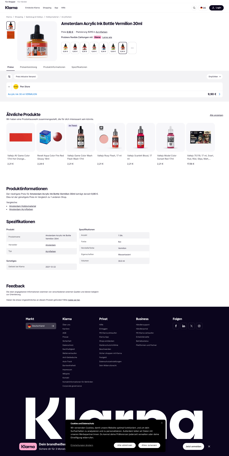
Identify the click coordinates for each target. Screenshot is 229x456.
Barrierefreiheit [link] (69, 365)
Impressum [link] (67, 370)
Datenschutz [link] (68, 345)
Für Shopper (10, 2)
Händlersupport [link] (143, 325)
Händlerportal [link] (142, 329)
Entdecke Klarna (32, 8)
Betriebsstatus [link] (142, 341)
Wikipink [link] (66, 374)
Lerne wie (107, 37)
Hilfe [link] (101, 325)
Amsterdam (51, 245)
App (56, 8)
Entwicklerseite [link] (142, 337)
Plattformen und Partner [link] (146, 345)
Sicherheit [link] (67, 341)
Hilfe (63, 8)
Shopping (47, 8)
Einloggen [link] (103, 329)
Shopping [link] (19, 17)
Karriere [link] (66, 329)
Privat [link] (103, 319)
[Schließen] (162, 423)
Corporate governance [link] (72, 386)
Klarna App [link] (104, 337)
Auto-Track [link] (67, 361)
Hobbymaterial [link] (52, 17)
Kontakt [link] (66, 378)
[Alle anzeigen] (132, 48)
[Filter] (9, 76)
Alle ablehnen (124, 445)
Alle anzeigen (216, 115)
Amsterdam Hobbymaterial (22, 206)
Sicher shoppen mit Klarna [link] (110, 353)
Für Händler (22, 2)
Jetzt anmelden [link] (193, 446)
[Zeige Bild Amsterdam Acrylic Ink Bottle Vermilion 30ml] (10, 25)
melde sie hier (74, 300)
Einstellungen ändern (82, 445)
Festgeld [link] (103, 357)
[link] (176, 326)
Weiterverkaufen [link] (70, 353)
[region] (115, 436)
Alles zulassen (149, 445)
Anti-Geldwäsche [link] (70, 357)
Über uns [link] (66, 325)
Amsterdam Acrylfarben (21, 209)
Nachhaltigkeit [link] (69, 349)
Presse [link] (65, 337)
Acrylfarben (101, 32)
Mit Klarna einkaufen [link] (108, 333)
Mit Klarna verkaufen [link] (145, 333)
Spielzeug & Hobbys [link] (34, 17)
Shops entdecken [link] (106, 341)
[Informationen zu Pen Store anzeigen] (9, 86)
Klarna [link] (9, 17)
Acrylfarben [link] (66, 17)
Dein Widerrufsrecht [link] (107, 365)
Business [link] (142, 319)
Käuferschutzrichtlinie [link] (108, 345)
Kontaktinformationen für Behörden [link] (78, 382)
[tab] (10, 67)
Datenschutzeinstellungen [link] (110, 361)
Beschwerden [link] (105, 349)
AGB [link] (64, 333)
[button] (203, 8)
